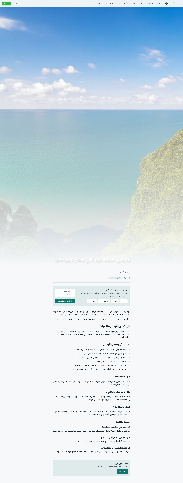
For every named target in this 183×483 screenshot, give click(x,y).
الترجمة (99, 3)
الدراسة (158, 3)
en (14, 3)
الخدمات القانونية (109, 3)
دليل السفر (134, 3)
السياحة (142, 3)
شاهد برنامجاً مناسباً (64, 301)
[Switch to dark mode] (20, 3)
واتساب (5, 3)
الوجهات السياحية (124, 272)
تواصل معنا (122, 471)
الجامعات (150, 3)
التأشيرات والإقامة (122, 3)
